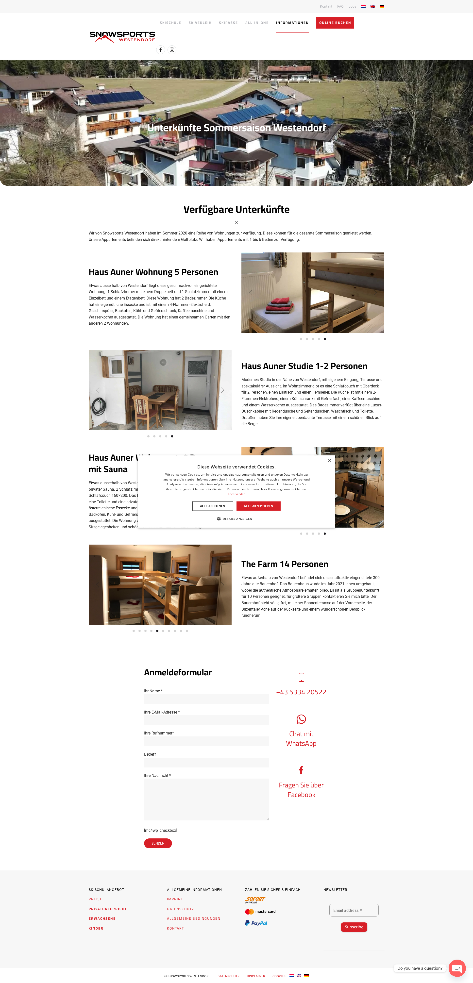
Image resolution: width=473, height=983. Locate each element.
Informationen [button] (292, 22)
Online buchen (335, 22)
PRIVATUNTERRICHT (108, 909)
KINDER (96, 928)
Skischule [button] (170, 22)
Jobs (352, 6)
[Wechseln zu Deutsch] (306, 975)
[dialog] (236, 491)
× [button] (329, 460)
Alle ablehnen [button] (212, 506)
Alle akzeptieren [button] (258, 506)
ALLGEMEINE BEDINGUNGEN (193, 918)
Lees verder (236, 494)
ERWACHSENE (102, 918)
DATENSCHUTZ (180, 909)
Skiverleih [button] (200, 22)
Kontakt (326, 6)
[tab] (301, 339)
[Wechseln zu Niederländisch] (363, 6)
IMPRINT (175, 899)
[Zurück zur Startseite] (122, 37)
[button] (250, 292)
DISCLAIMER (256, 976)
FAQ (340, 6)
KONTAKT (175, 928)
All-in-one (257, 22)
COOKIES (279, 976)
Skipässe (228, 22)
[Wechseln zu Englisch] (373, 6)
